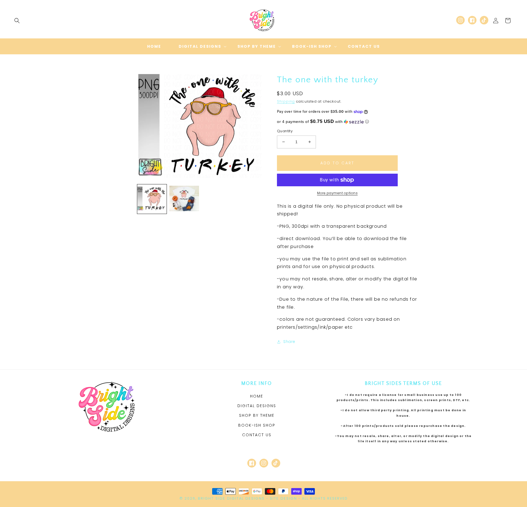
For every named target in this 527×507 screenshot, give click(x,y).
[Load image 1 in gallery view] (152, 199)
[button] (17, 21)
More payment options (337, 193)
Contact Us (256, 435)
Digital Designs (256, 406)
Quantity (285, 131)
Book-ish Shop (256, 425)
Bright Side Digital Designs (231, 498)
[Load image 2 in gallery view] (184, 199)
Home (256, 396)
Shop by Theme (256, 415)
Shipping (286, 101)
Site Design (283, 498)
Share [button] (289, 341)
